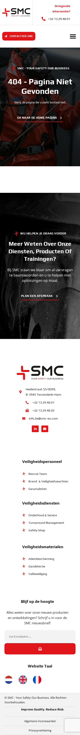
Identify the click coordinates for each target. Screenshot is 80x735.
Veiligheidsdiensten (41, 503)
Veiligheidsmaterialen (42, 546)
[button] (73, 36)
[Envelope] (44, 429)
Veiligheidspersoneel (42, 461)
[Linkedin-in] (35, 429)
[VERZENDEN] (40, 648)
